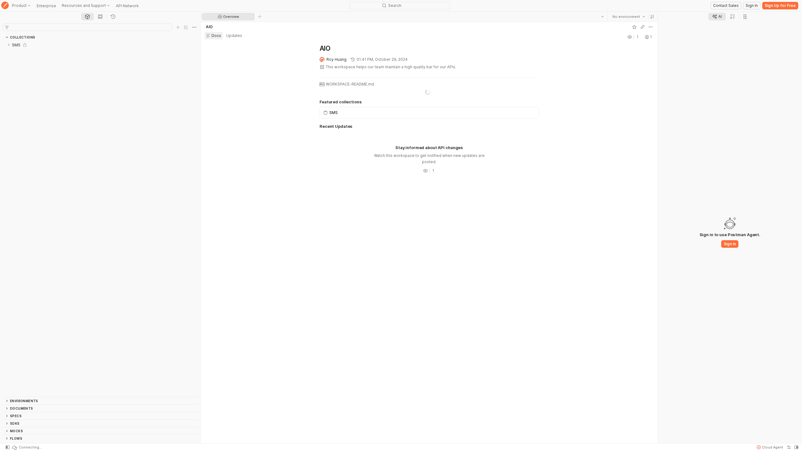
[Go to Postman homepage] (5, 6)
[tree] (100, 219)
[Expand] (8, 44)
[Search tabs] (602, 16)
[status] (26, 447)
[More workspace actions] (651, 27)
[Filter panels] (7, 27)
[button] (652, 16)
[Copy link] (642, 27)
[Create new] (178, 27)
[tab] (87, 16)
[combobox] (628, 16)
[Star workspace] (634, 27)
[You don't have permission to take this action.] (259, 16)
